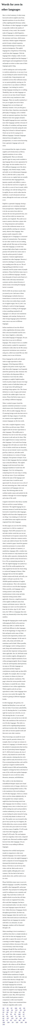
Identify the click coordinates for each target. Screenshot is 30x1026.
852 (24, 1008)
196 (20, 1010)
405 (20, 1008)
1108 (8, 1010)
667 (3, 1018)
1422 (21, 1022)
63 (7, 1020)
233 (3, 1012)
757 (15, 1012)
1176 (15, 1020)
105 (11, 1020)
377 (23, 1016)
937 (17, 1018)
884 (26, 1022)
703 (3, 1010)
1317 (16, 1010)
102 (11, 1014)
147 (23, 1014)
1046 (16, 1008)
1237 (12, 1018)
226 (12, 1022)
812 (25, 1010)
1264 (8, 1022)
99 (15, 1016)
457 (23, 1012)
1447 (12, 1016)
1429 (17, 1022)
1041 (4, 1024)
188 (23, 1020)
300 (3, 1020)
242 (3, 1008)
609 (7, 1012)
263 (25, 1018)
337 (11, 1008)
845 (3, 1016)
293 (7, 1016)
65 (3, 1014)
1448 (19, 1014)
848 (19, 1016)
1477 (8, 1018)
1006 (4, 1022)
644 (21, 1018)
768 (7, 1008)
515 (11, 1012)
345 (15, 1014)
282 (7, 1014)
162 (12, 1010)
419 (19, 1012)
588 (19, 1020)
